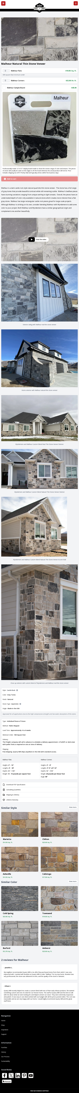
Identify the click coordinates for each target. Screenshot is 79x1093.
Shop (3, 1025)
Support (3, 1034)
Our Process (5, 1057)
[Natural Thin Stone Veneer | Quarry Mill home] (39, 8)
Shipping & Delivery (12, 795)
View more (72, 807)
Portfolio (4, 1047)
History (3, 1052)
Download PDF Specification (15, 785)
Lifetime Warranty (12, 800)
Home (3, 1021)
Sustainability (5, 1061)
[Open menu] (76, 3)
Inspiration (4, 1030)
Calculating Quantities (13, 790)
